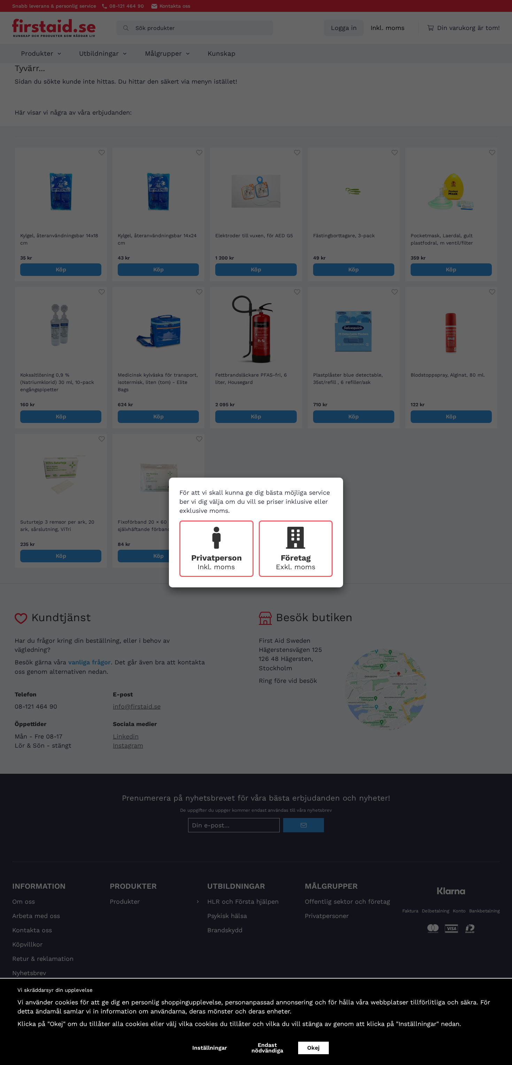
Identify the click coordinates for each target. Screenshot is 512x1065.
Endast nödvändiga (267, 1048)
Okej (313, 1047)
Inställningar (209, 1047)
